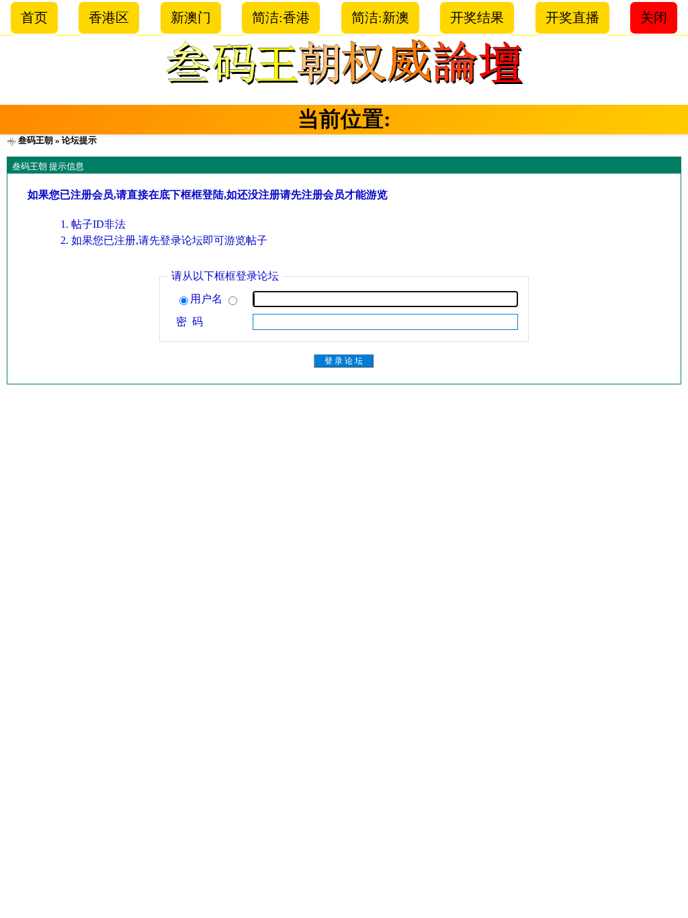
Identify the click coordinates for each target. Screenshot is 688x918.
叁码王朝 (35, 140)
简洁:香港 (281, 17)
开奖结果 (477, 17)
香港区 (109, 17)
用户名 (207, 298)
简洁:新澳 (380, 17)
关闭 (653, 17)
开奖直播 (572, 17)
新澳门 (191, 17)
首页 (34, 17)
